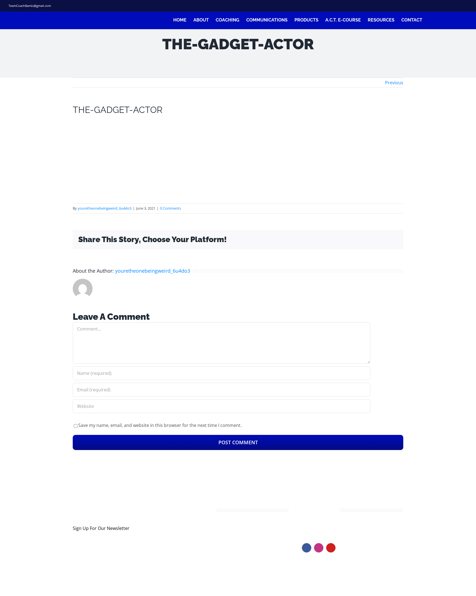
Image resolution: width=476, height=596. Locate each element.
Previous (394, 83)
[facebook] (426, 6)
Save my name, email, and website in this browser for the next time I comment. (160, 425)
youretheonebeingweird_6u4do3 (104, 208)
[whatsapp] (465, 6)
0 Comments (170, 208)
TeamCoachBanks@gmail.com (30, 6)
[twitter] (436, 6)
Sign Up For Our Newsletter (101, 528)
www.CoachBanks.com (335, 526)
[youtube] (331, 547)
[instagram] (446, 6)
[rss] (456, 6)
